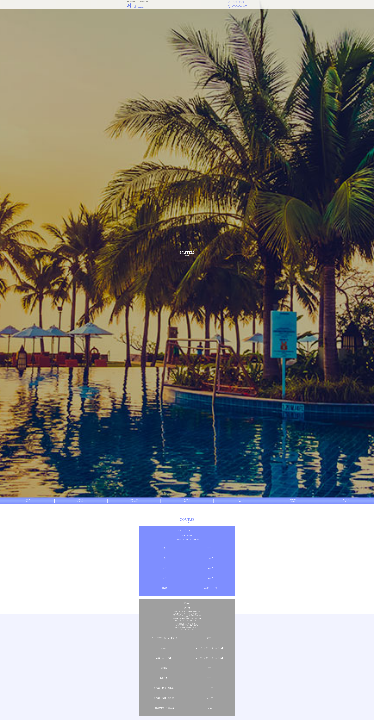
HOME (28, 500)
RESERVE (240, 500)
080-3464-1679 (239, 6)
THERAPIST (187, 500)
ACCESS (293, 500)
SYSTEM (80, 500)
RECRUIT (346, 500)
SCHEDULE (134, 500)
